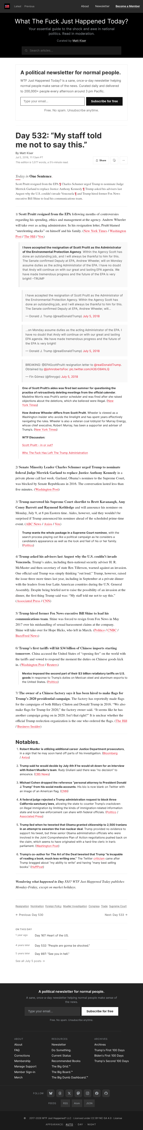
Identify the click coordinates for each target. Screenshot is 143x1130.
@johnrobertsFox (56, 369)
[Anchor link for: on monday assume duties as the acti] (23, 330)
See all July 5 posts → (30, 961)
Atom (77, 1103)
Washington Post (46, 489)
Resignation (22, 906)
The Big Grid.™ (61, 1066)
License (118, 1118)
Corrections (22, 1055)
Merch (18, 1077)
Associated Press (28, 600)
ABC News (33, 523)
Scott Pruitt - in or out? (37, 445)
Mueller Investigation (75, 906)
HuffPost (37, 867)
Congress (94, 906)
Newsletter (102, 6)
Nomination (37, 906)
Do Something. (61, 1050)
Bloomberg (110, 753)
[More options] (123, 160)
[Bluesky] (51, 1093)
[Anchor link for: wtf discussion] (20, 437)
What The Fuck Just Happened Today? (71, 21)
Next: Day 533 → (116, 914)
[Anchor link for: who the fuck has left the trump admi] (20, 453)
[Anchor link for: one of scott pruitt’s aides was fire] (20, 388)
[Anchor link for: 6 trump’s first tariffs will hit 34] (14, 648)
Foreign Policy (53, 906)
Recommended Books (66, 1061)
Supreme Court (118, 906)
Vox (40, 236)
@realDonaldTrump (107, 365)
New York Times (95, 230)
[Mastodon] (78, 1093)
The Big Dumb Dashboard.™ (70, 1077)
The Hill (29, 236)
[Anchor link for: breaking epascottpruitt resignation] (23, 365)
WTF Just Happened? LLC (56, 1118)
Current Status (61, 1055)
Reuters (52, 664)
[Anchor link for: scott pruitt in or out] (20, 445)
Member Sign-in (24, 1072)
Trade (104, 906)
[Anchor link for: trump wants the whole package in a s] (20, 533)
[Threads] (60, 1093)
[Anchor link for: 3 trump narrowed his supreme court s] (14, 501)
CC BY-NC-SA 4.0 (101, 1118)
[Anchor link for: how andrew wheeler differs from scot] (20, 413)
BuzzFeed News (27, 635)
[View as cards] (114, 160)
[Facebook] (97, 1093)
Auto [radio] (69, 1124)
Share (102, 160)
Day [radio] (80, 1124)
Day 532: (59, 140)
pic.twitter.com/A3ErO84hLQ (89, 369)
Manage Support (25, 1066)
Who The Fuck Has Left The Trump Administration (55, 452)
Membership (22, 1061)
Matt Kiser (79, 40)
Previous (29, 6)
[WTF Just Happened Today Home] (7, 6)
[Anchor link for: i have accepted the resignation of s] (21, 247)
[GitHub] (106, 1093)
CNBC (112, 630)
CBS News (42, 774)
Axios (48, 523)
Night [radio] (92, 1124)
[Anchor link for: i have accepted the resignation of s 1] (23, 295)
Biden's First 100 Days (108, 1055)
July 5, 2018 (91, 316)
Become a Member (128, 6)
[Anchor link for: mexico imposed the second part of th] (20, 673)
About (85, 6)
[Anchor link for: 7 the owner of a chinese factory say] (14, 693)
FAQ (17, 1050)
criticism (99, 858)
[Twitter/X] (69, 1093)
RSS (65, 1103)
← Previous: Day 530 (29, 914)
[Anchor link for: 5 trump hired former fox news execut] (14, 613)
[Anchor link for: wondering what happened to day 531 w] (14, 881)
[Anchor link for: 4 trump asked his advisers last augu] (14, 556)
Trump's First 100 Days (109, 1050)
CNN (46, 600)
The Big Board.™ (62, 1072)
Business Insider (28, 726)
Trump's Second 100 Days (111, 1061)
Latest (17, 6)
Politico (28, 545)
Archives (100, 1044)
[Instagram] (87, 1093)
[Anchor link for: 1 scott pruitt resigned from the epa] (14, 214)
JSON (89, 1103)
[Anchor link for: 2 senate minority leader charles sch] (14, 467)
